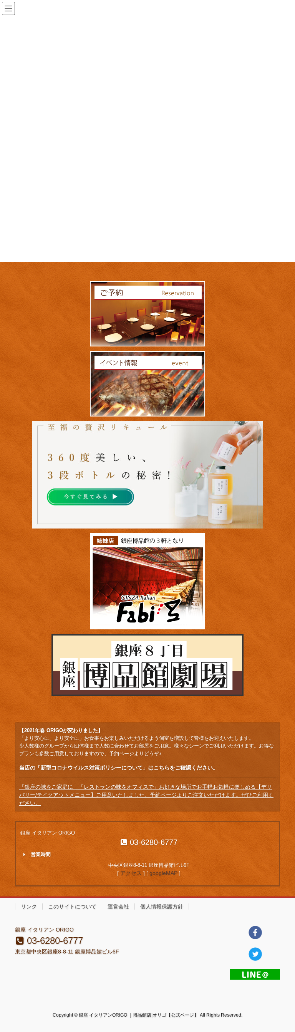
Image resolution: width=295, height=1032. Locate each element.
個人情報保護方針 (161, 906)
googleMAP (163, 873)
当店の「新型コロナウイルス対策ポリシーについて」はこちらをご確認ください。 (118, 767)
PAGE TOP (281, 994)
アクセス (131, 873)
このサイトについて (72, 906)
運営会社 (118, 906)
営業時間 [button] (41, 854)
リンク (29, 906)
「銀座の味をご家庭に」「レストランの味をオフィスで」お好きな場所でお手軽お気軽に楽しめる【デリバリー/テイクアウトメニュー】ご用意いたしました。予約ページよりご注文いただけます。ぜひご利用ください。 (146, 795)
